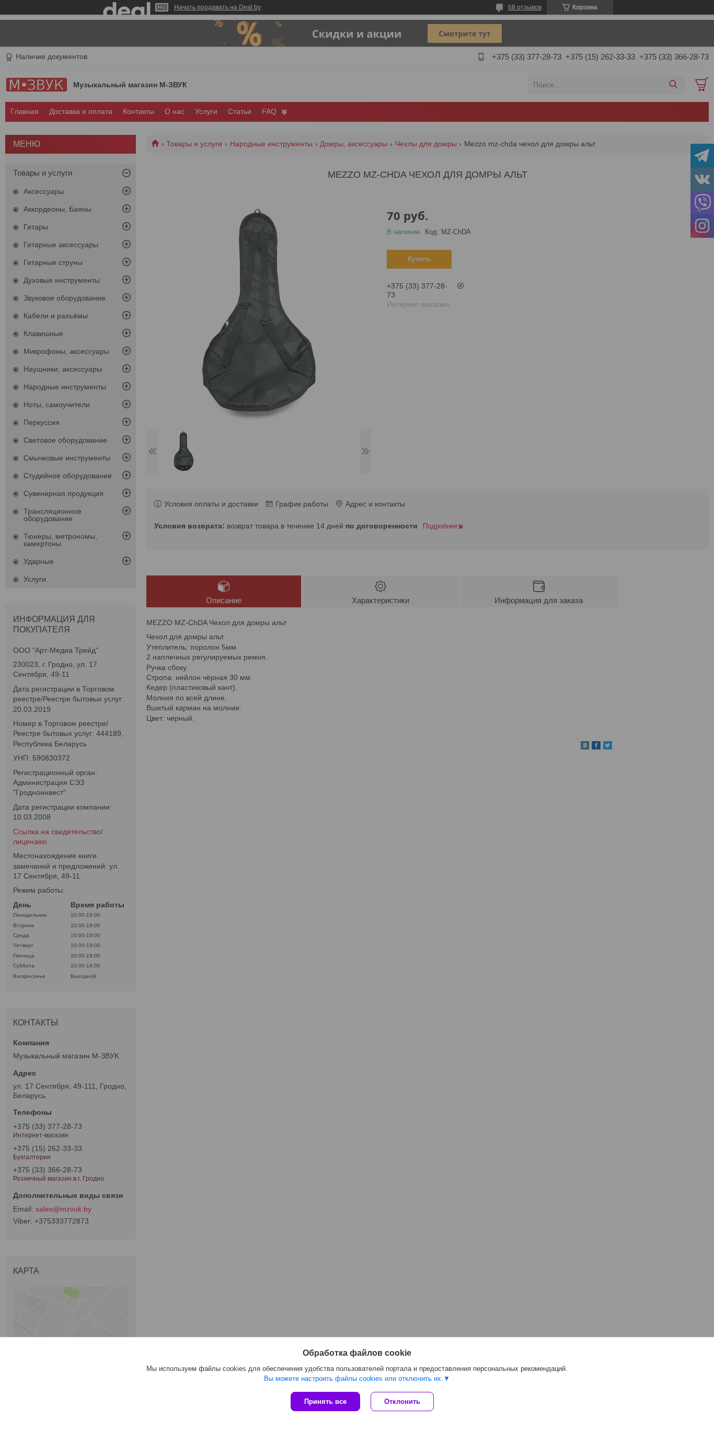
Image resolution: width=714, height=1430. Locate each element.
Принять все (325, 1401)
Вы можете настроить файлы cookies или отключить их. (353, 1378)
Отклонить (402, 1401)
